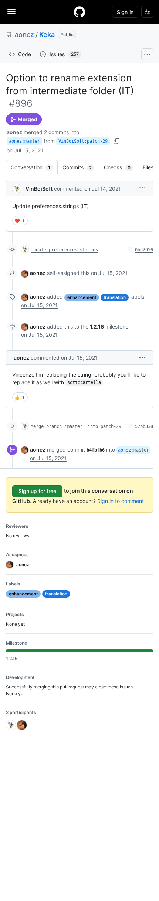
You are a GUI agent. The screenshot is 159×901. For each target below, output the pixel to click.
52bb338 (144, 426)
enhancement (81, 297)
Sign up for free (37, 491)
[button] (142, 188)
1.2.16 (97, 326)
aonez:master (24, 141)
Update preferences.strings (64, 249)
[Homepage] (79, 12)
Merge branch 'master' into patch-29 (76, 426)
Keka (47, 34)
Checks (121, 167)
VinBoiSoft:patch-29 (83, 141)
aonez (24, 34)
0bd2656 (144, 249)
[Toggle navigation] (11, 11)
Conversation (34, 167)
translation (115, 297)
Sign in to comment (120, 501)
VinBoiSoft (39, 189)
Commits (80, 167)
